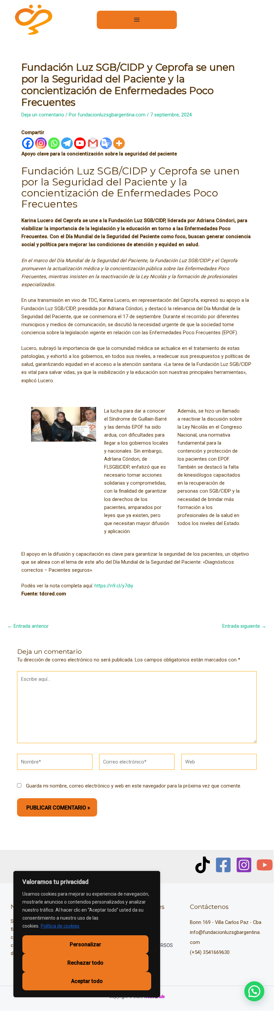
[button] (254, 991)
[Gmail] (93, 143)
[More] (119, 143)
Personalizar (85, 944)
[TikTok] (202, 865)
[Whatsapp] (54, 143)
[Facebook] (28, 143)
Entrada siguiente (244, 626)
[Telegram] (67, 143)
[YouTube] (264, 865)
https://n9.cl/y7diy (113, 586)
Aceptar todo (87, 981)
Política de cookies (60, 926)
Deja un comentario (42, 115)
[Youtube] (80, 143)
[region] (86, 934)
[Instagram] (41, 143)
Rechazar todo (85, 963)
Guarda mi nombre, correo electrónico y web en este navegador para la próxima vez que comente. (133, 786)
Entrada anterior (28, 626)
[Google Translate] (106, 143)
